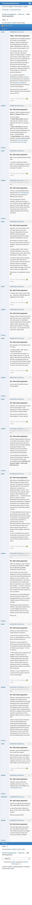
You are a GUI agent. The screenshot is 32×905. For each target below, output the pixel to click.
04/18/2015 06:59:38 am (17, 743)
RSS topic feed (8, 26)
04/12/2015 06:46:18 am (17, 399)
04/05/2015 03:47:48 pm (17, 309)
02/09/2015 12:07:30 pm (17, 180)
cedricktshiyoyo (4, 796)
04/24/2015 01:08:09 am (17, 775)
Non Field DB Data (23, 192)
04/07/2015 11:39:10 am (17, 377)
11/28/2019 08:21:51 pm (17, 797)
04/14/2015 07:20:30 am (17, 624)
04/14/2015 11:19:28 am (17, 687)
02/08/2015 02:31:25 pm (17, 32)
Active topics (5, 9)
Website (3, 147)
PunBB (13, 862)
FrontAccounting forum (10, 3)
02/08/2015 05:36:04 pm (17, 105)
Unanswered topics (15, 9)
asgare (3, 32)
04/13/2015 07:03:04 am (17, 553)
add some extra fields (19, 82)
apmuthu (3, 105)
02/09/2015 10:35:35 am (17, 151)
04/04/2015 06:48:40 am (17, 221)
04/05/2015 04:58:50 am (17, 286)
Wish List (21, 14)
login (9, 22)
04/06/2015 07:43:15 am (17, 338)
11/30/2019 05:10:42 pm (17, 820)
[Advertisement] (16, 887)
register (14, 22)
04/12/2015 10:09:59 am (17, 428)
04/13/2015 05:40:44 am (17, 474)
